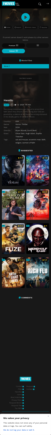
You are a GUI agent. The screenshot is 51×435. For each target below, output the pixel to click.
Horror (18, 124)
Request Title (17, 406)
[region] (25, 424)
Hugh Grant (30, 133)
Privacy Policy (17, 400)
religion (18, 143)
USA (17, 121)
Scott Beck (31, 130)
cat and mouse (21, 140)
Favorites (18, 392)
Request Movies (15, 403)
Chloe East (20, 133)
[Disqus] (25, 335)
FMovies (8, 3)
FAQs (20, 389)
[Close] (48, 416)
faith (43, 140)
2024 (17, 127)
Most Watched (16, 397)
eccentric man (35, 140)
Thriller (25, 124)
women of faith (28, 143)
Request (30, 386)
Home (19, 395)
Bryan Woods (20, 130)
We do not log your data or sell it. (18, 430)
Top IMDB (18, 408)
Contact (19, 386)
